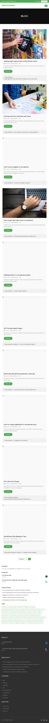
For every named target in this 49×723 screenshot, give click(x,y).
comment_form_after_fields (7, 609)
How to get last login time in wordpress (18, 220)
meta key (19, 132)
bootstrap (20, 607)
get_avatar (29, 612)
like (15, 132)
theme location (19, 78)
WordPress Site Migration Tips (15, 536)
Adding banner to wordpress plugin (17, 275)
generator (17, 389)
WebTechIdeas (8, 5)
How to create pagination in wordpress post (20, 424)
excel (7, 612)
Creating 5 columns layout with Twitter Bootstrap (13, 597)
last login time (18, 236)
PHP (4, 687)
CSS (43, 609)
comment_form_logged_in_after (21, 609)
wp (35, 236)
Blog (6, 77)
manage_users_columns (35, 614)
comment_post (32, 609)
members (19, 617)
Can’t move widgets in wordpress (16, 167)
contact (22, 344)
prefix (29, 552)
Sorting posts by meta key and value (17, 116)
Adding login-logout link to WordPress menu (20, 61)
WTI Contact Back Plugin (13, 328)
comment (33, 607)
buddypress (26, 607)
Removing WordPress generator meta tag (19, 374)
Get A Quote (44, 1)
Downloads (10, 344)
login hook (26, 236)
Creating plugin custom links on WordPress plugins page (14, 600)
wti (29, 499)
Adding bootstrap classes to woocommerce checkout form (15, 595)
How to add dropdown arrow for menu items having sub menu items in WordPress (20, 592)
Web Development (12, 552)
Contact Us (5, 711)
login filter (10, 78)
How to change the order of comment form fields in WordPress (16, 590)
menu (14, 78)
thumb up (21, 499)
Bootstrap (5, 682)
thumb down (15, 499)
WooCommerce (6, 692)
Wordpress (10, 77)
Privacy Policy (6, 708)
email (25, 344)
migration (26, 552)
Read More (8, 71)
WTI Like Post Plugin (11, 481)
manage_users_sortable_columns (8, 617)
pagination (17, 440)
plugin (20, 291)
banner (16, 291)
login (6, 78)
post (28, 132)
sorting (31, 132)
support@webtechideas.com (9, 1)
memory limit (18, 182)
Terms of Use (6, 706)
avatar (10, 607)
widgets (23, 182)
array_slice (4, 607)
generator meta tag (24, 389)
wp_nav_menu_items (32, 78)
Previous (21, 559)
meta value (24, 132)
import (40, 612)
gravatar (35, 612)
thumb (11, 499)
